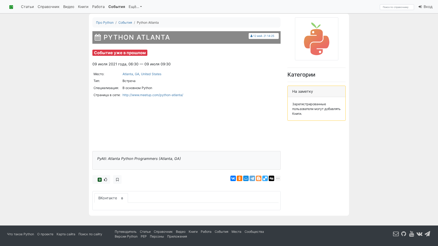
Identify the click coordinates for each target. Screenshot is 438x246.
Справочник (49, 6)
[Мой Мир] (246, 178)
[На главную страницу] (10, 6)
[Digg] (271, 178)
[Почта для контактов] (396, 233)
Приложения (177, 236)
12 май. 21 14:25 (263, 36)
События (116, 6)
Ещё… (134, 6)
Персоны (157, 236)
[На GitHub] (403, 233)
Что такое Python (20, 234)
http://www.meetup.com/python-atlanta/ (153, 95)
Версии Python (126, 236)
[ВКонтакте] (233, 178)
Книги (83, 6)
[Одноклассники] (239, 178)
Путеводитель (126, 231)
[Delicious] (265, 178)
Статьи (27, 6)
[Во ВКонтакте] (419, 233)
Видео (68, 6)
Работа (98, 6)
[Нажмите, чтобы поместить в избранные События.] (117, 179)
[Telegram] (252, 178)
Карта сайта (66, 234)
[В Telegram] (427, 233)
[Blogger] (258, 178)
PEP (144, 236)
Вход (427, 6)
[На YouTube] (411, 233)
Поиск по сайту (90, 234)
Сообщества (254, 231)
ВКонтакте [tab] (110, 198)
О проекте (45, 234)
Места (236, 231)
